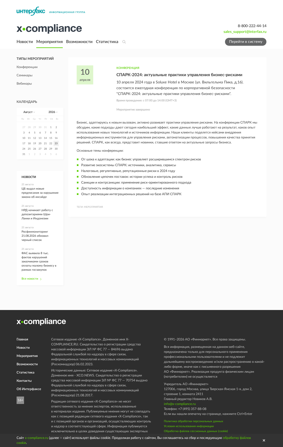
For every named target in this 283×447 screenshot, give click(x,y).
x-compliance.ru (36, 438)
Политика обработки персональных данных (193, 421)
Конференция (127, 68)
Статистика (107, 42)
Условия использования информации (189, 426)
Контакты (24, 380)
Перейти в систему (245, 42)
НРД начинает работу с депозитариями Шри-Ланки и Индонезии (37, 214)
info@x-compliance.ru (180, 404)
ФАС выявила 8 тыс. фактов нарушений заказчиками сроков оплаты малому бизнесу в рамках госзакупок (39, 261)
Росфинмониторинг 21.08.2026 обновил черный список (35, 236)
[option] (24, 127)
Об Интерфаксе (29, 389)
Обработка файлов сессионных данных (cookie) (196, 431)
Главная (22, 339)
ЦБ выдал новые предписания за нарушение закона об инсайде (40, 192)
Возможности (79, 42)
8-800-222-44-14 (252, 26)
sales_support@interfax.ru (245, 32)
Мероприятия (49, 42)
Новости (25, 42)
